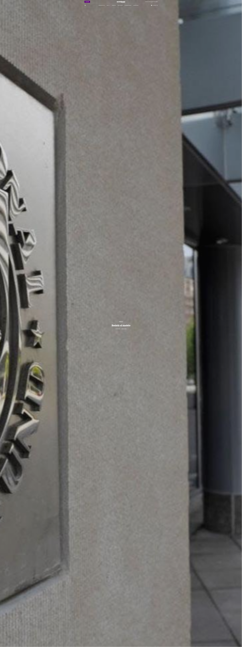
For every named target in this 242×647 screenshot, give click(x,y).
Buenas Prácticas (102, 5)
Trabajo (121, 321)
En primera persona (128, 5)
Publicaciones (120, 5)
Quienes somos (135, 5)
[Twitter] (153, 5)
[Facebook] (151, 5)
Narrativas (114, 5)
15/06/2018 (117, 328)
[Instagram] (154, 5)
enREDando (124, 328)
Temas (108, 5)
